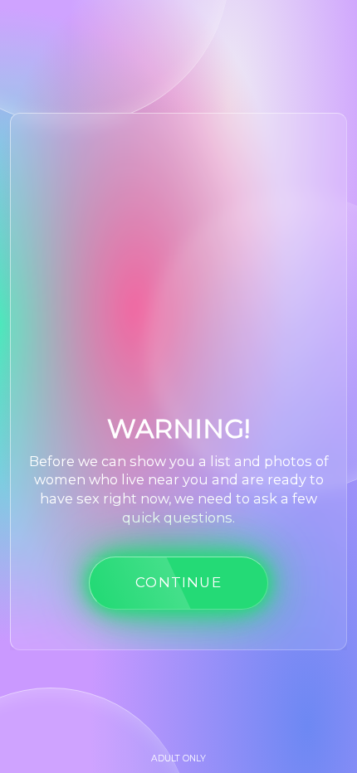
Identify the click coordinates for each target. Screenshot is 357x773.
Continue (178, 582)
